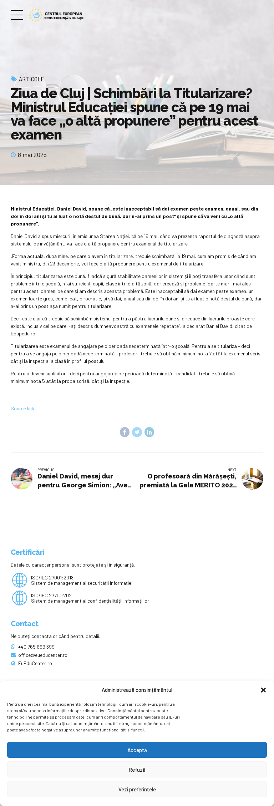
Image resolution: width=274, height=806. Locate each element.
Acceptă (137, 750)
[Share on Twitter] (137, 432)
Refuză (137, 769)
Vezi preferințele (137, 789)
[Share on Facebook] (125, 432)
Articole (31, 79)
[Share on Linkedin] (149, 432)
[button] (263, 690)
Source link (22, 408)
